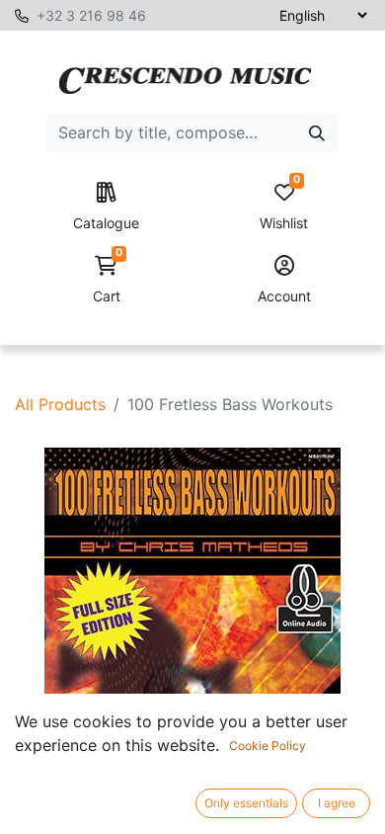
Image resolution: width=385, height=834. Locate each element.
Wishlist (284, 207)
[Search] (317, 132)
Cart (107, 280)
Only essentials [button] (246, 802)
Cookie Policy (267, 745)
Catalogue (106, 222)
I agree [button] (336, 802)
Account (284, 296)
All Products (60, 404)
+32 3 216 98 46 (91, 15)
